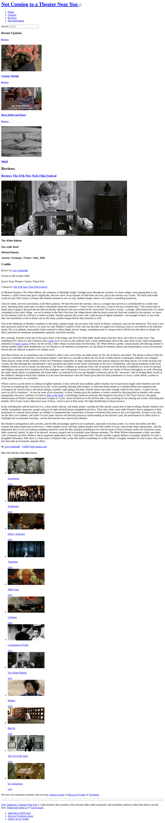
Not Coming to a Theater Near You (19, 804)
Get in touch (37, 807)
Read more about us (17, 807)
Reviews (5, 39)
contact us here (56, 794)
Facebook (94, 794)
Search (4, 26)
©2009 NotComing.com (34, 446)
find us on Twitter (77, 794)
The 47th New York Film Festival (34, 175)
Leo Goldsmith (20, 270)
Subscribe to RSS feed (19, 813)
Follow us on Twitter (18, 819)
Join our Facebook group (20, 816)
